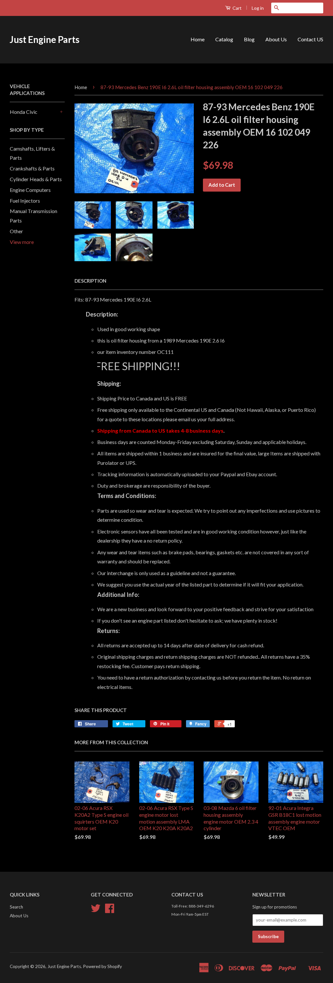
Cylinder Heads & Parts (36, 179)
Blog (249, 39)
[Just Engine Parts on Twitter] (95, 910)
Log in (258, 8)
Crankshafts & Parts (32, 168)
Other (16, 231)
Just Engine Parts (44, 39)
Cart (237, 8)
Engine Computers (30, 190)
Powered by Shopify (102, 966)
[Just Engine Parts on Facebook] (109, 910)
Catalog (224, 39)
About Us (276, 39)
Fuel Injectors (25, 200)
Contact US (310, 39)
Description (90, 281)
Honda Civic (23, 112)
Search (16, 906)
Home (198, 39)
